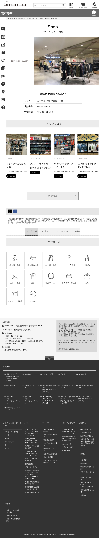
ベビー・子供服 (69, 265)
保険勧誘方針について (87, 491)
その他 (33, 301)
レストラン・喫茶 (15, 301)
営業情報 (94, 15)
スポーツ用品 (14, 283)
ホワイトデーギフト (11, 432)
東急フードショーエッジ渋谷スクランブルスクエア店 (49, 388)
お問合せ (83, 495)
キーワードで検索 (73, 231)
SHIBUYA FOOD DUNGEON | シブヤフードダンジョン (32, 453)
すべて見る (53, 195)
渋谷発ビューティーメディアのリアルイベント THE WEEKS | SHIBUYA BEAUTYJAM (32, 474)
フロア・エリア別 (58, 231)
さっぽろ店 (82, 374)
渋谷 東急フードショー (31, 386)
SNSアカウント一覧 (86, 478)
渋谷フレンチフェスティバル (32, 459)
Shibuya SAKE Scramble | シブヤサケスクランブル (31, 440)
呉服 (33, 283)
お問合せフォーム (86, 432)
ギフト (7, 448)
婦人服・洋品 (14, 265)
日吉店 (62, 374)
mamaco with (66, 444)
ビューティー (9, 442)
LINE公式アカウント (49, 449)
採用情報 (83, 463)
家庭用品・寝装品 (69, 283)
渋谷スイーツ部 (67, 447)
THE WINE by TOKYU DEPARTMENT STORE (47, 399)
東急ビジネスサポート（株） (13, 511)
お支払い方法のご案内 (50, 444)
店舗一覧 (71, 7)
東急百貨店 (13, 18)
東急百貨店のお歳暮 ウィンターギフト (32, 488)
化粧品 (87, 265)
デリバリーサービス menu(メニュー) (51, 461)
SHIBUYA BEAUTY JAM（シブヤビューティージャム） (69, 438)
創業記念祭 (29, 464)
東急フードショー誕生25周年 (32, 447)
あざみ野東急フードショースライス (31, 399)
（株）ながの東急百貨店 (13, 520)
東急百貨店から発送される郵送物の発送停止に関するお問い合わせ (87, 442)
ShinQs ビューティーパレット (13, 409)
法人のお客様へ (48, 457)
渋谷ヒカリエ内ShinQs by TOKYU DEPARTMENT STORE (12, 377)
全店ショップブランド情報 (6, 120)
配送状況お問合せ (86, 436)
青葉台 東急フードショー (85, 386)
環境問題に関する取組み (87, 467)
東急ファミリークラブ (50, 435)
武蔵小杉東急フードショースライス (13, 399)
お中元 (7, 435)
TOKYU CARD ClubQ (48, 430)
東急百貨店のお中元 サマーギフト (32, 483)
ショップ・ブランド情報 (35, 18)
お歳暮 (7, 438)
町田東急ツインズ (12, 385)
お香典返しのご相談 (50, 454)
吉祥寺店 (7, 13)
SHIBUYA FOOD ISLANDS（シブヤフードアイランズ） (69, 431)
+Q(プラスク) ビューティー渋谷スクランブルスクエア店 (67, 399)
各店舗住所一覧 (85, 429)
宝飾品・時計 (51, 283)
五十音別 (44, 231)
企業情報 (83, 460)
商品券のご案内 (48, 440)
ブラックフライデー (32, 467)
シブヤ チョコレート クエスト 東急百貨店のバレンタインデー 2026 (32, 432)
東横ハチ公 (66, 450)
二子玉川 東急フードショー (67, 386)
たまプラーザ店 (47, 374)
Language (94, 7)
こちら (25, 329)
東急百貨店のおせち (32, 492)
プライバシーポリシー (87, 473)
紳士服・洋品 (51, 265)
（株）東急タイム (12, 515)
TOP (49, 359)
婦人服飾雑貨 (32, 265)
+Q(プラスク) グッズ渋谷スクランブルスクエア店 (85, 398)
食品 (87, 283)
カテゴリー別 (32, 231)
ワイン (7, 445)
